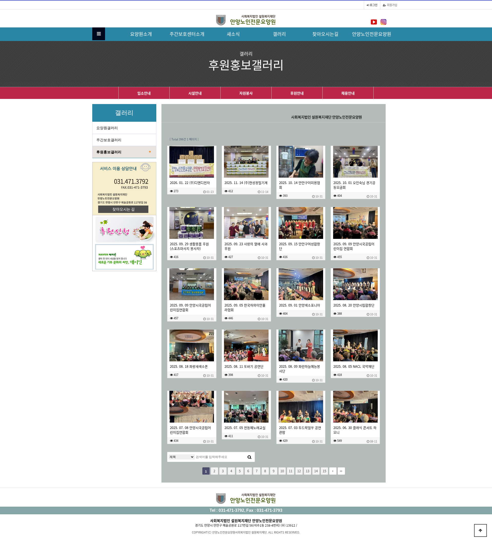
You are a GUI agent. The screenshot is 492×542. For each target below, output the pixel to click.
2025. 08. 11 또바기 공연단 (243, 366)
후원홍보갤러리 (108, 152)
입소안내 (144, 93)
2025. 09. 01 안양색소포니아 (299, 305)
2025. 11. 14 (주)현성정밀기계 (246, 182)
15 (324, 470)
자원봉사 (246, 93)
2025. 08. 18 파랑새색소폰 (189, 366)
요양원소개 (141, 33)
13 (307, 470)
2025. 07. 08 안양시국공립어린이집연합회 (190, 430)
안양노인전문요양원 (371, 33)
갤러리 (279, 33)
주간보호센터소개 (187, 33)
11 (290, 470)
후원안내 (297, 93)
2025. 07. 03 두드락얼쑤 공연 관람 (300, 430)
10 (282, 470)
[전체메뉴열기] (98, 33)
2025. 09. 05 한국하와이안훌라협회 (244, 307)
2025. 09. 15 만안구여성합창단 (299, 246)
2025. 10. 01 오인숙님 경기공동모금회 (354, 185)
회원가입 (391, 5)
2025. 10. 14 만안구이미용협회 (299, 185)
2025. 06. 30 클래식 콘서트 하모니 (354, 430)
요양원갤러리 (107, 128)
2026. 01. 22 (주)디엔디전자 (190, 182)
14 (316, 470)
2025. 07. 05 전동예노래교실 (244, 427)
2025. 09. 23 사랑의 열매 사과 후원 (246, 246)
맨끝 (341, 471)
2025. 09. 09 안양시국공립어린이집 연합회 (353, 246)
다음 (333, 471)
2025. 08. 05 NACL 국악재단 (353, 366)
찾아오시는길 (325, 33)
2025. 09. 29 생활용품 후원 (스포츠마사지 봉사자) (189, 246)
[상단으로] (480, 530)
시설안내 (195, 93)
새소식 (233, 33)
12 (299, 470)
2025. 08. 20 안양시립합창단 (353, 305)
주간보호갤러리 (108, 140)
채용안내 (348, 93)
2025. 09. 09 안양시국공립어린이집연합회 (190, 307)
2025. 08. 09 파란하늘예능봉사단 (299, 368)
